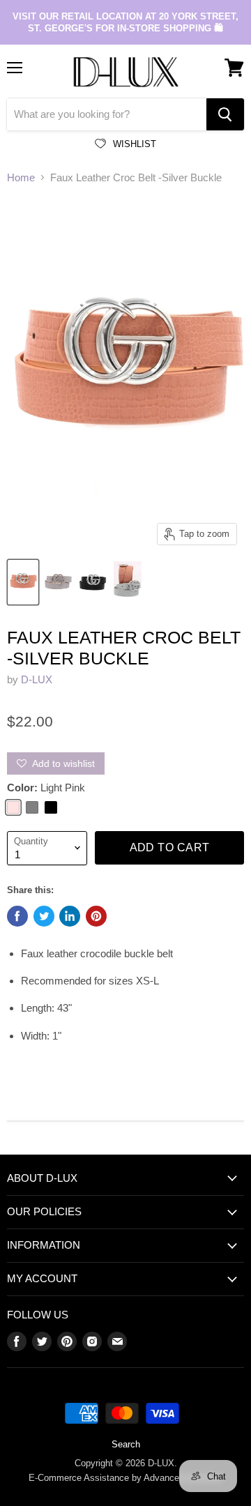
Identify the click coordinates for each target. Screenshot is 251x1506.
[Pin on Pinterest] (96, 916)
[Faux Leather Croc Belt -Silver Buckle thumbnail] (23, 582)
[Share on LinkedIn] (69, 916)
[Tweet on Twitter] (43, 916)
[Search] (225, 114)
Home (21, 177)
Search (126, 1444)
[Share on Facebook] (17, 916)
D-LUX (36, 679)
